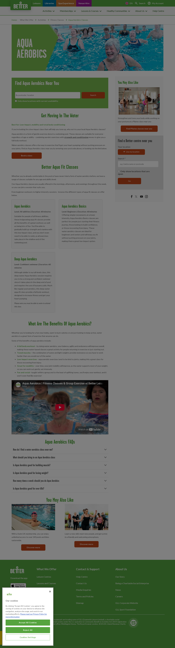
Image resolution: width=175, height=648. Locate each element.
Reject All (28, 630)
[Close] (50, 592)
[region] (27, 616)
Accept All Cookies (28, 622)
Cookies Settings (28, 637)
